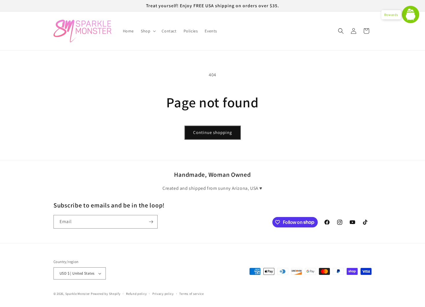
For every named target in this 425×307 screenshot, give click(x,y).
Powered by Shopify (106, 294)
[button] (147, 31)
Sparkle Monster (77, 294)
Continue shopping (212, 132)
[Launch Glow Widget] (410, 14)
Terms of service (191, 294)
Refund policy (136, 294)
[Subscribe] (151, 222)
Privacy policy (163, 294)
